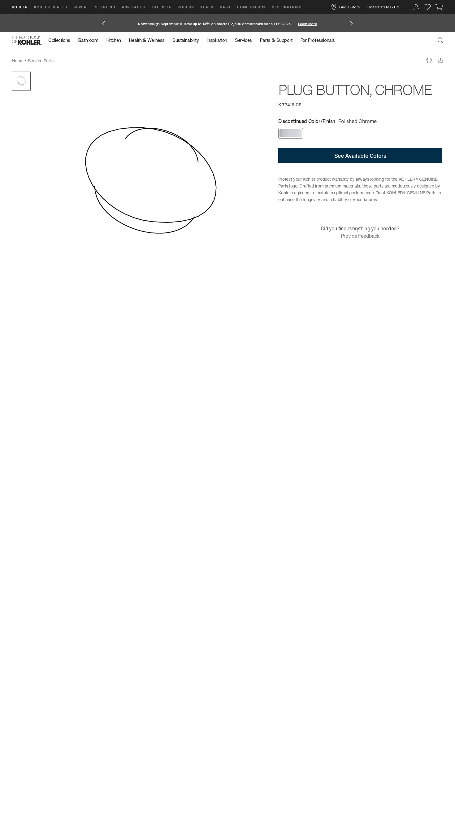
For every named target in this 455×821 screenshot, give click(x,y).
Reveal (81, 7)
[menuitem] (61, 40)
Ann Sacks (133, 7)
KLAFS (207, 7)
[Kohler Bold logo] (27, 40)
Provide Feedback (360, 236)
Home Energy (251, 7)
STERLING (105, 7)
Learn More (307, 24)
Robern (185, 7)
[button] (21, 81)
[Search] (440, 40)
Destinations (287, 7)
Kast (225, 7)
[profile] (416, 7)
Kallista (161, 7)
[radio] (290, 133)
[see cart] (439, 7)
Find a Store (349, 7)
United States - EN (383, 7)
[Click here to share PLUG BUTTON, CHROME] (440, 60)
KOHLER (20, 7)
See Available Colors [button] (360, 156)
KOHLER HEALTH (50, 7)
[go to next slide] (351, 23)
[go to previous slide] (104, 23)
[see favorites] (427, 7)
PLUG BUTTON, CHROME (83, 60)
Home (17, 60)
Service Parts (41, 60)
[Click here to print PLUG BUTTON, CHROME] (429, 60)
